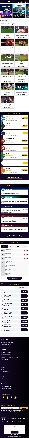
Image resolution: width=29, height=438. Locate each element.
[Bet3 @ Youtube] (15, 397)
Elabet (7, 131)
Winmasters (8, 160)
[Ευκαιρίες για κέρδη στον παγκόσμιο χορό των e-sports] (21, 29)
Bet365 (7, 153)
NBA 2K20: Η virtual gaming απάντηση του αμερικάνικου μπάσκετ (7, 48)
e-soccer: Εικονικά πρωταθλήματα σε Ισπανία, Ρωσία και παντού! (7, 63)
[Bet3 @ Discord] (3, 397)
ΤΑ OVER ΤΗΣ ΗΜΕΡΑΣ (6, 344)
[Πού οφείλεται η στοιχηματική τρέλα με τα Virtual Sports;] (21, 86)
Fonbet (7, 146)
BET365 (2, 376)
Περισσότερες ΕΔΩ (13, 235)
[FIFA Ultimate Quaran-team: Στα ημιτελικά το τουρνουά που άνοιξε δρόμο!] (21, 42)
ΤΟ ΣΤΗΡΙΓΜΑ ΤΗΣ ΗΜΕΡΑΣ (7, 342)
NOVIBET (3, 367)
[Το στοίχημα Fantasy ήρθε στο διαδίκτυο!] (7, 99)
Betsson (8, 168)
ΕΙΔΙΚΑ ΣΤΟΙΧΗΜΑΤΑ (5, 354)
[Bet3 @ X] (11, 397)
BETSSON (3, 380)
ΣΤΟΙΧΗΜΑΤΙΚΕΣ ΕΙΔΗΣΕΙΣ (6, 388)
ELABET (2, 369)
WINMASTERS (4, 378)
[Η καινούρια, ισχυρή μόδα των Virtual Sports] (7, 86)
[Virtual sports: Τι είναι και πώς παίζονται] (21, 57)
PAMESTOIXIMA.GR (5, 371)
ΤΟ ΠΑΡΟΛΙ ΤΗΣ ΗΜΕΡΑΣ (6, 347)
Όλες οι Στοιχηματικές (13, 177)
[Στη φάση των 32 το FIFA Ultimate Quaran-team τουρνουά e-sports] (21, 72)
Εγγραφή (24, 408)
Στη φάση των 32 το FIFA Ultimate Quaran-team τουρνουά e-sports (21, 78)
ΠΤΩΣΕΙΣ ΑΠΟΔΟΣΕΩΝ (6, 352)
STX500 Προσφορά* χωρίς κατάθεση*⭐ (11, 193)
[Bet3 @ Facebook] (7, 397)
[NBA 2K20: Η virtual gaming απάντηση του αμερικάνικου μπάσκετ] (7, 42)
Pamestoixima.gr (10, 138)
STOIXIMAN (3, 364)
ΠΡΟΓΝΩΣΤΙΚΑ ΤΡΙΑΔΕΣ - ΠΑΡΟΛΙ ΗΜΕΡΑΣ (10, 357)
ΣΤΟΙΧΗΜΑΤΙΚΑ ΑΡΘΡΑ (6, 386)
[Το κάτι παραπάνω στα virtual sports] (7, 29)
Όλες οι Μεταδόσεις (13, 278)
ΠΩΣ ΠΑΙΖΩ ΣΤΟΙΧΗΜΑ (6, 391)
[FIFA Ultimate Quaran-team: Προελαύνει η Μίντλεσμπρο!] (7, 72)
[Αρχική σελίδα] (0, 20)
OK (14, 432)
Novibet (8, 123)
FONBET (3, 374)
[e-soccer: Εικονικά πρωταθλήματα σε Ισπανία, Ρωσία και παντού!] (7, 57)
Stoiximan (8, 116)
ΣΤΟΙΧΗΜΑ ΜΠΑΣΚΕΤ (5, 359)
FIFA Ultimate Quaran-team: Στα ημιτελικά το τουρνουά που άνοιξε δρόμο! (21, 48)
